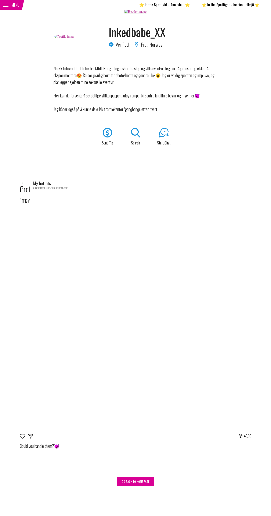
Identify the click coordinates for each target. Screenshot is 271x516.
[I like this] (24, 437)
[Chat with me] (30, 437)
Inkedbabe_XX (137, 32)
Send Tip (107, 143)
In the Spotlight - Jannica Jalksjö (223, 4)
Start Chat (163, 143)
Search (135, 143)
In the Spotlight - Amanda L (157, 4)
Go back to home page (135, 481)
